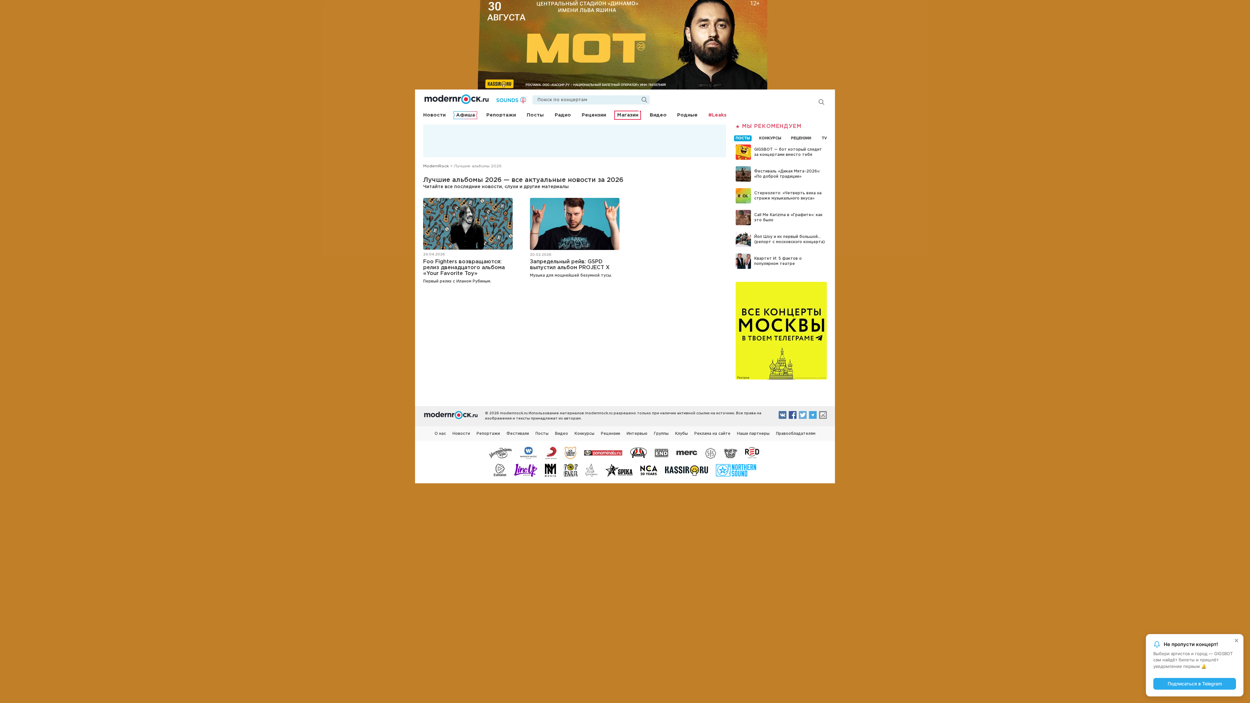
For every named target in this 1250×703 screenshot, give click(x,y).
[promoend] (662, 452)
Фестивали (518, 433)
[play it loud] (730, 452)
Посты (535, 115)
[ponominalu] (603, 452)
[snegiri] (638, 452)
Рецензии (594, 115)
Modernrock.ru (456, 99)
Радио (563, 115)
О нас (440, 433)
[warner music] (528, 452)
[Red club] (753, 452)
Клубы (681, 433)
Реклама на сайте (712, 433)
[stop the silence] (710, 452)
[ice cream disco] (570, 452)
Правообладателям (795, 433)
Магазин (627, 115)
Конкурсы (584, 433)
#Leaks (717, 115)
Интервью (637, 433)
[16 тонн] (500, 452)
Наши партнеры (753, 433)
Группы (661, 433)
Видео (658, 115)
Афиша (465, 115)
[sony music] (551, 452)
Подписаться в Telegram (1195, 683)
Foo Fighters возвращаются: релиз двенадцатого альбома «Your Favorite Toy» (464, 267)
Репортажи (501, 115)
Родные (687, 115)
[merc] (686, 452)
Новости (434, 115)
